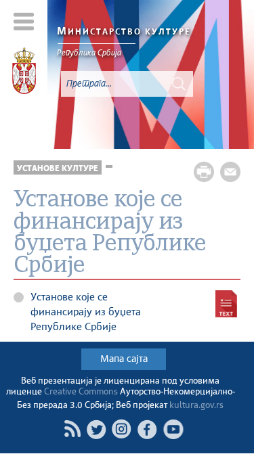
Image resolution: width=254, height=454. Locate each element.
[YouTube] (173, 429)
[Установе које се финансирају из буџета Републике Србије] (226, 303)
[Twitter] (96, 429)
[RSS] (72, 428)
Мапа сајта (124, 359)
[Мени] (24, 21)
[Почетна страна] (24, 73)
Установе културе (57, 169)
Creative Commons (81, 392)
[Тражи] (179, 84)
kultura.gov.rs (196, 405)
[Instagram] (122, 429)
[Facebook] (147, 429)
